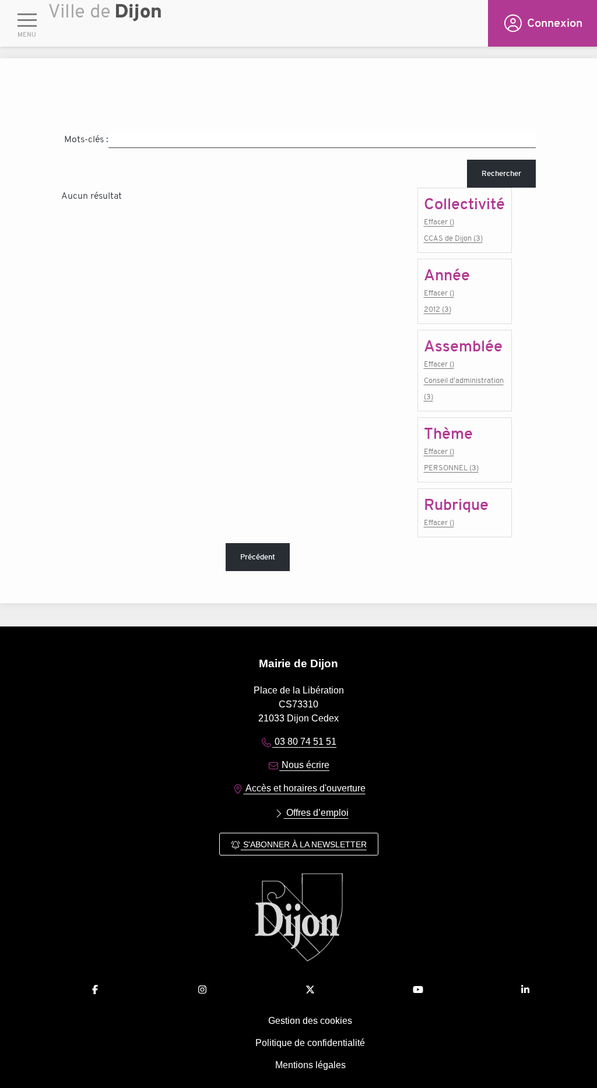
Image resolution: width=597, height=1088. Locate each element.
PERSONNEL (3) (451, 468)
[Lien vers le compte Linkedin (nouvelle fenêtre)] (525, 990)
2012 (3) (437, 309)
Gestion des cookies (310, 1021)
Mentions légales (310, 1065)
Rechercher (501, 173)
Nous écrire (304, 765)
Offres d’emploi (316, 813)
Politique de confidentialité (310, 1043)
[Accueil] (268, 26)
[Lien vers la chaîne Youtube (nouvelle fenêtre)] (418, 990)
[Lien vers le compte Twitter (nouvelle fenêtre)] (310, 990)
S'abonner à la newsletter (304, 844)
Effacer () (439, 222)
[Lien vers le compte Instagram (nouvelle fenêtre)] (202, 990)
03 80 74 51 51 (304, 742)
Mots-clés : (86, 139)
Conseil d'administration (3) (464, 388)
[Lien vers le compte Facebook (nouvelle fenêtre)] (95, 990)
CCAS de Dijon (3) (453, 238)
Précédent (257, 557)
